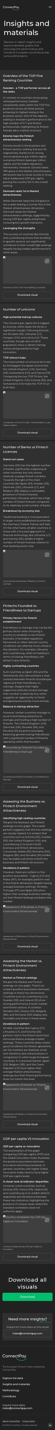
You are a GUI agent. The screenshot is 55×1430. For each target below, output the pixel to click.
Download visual (27, 294)
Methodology (10, 1390)
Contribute (9, 1396)
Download (27, 1296)
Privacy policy (28, 1421)
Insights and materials (16, 1384)
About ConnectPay (11, 1421)
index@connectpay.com (27, 1333)
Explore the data (12, 1378)
